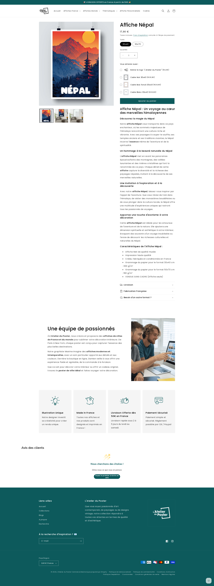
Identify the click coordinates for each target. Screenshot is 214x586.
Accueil (42, 506)
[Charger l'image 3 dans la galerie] (76, 116)
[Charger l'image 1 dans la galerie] (46, 116)
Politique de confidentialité (144, 572)
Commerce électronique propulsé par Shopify (89, 572)
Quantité (123, 49)
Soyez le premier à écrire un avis (107, 476)
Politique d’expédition (111, 574)
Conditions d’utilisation (166, 572)
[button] (72, 10)
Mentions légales (168, 574)
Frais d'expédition (140, 35)
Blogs (41, 515)
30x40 (126, 44)
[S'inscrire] (80, 541)
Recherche (44, 524)
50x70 (138, 44)
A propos (43, 519)
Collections (44, 511)
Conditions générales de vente (147, 574)
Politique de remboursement (120, 572)
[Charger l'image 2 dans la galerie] (61, 116)
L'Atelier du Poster (64, 572)
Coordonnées (127, 574)
